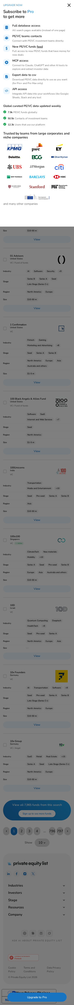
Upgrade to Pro (37, 997)
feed (40, 47)
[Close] (69, 4)
